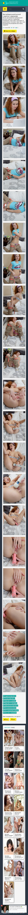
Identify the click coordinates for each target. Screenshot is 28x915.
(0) (14, 719)
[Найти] (23, 9)
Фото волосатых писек (10, 708)
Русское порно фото (9, 698)
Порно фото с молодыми (10, 703)
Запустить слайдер (10, 31)
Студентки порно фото (10, 696)
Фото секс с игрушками (10, 712)
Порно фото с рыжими (10, 700)
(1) (7, 719)
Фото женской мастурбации (11, 710)
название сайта (10, 3)
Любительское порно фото (11, 705)
